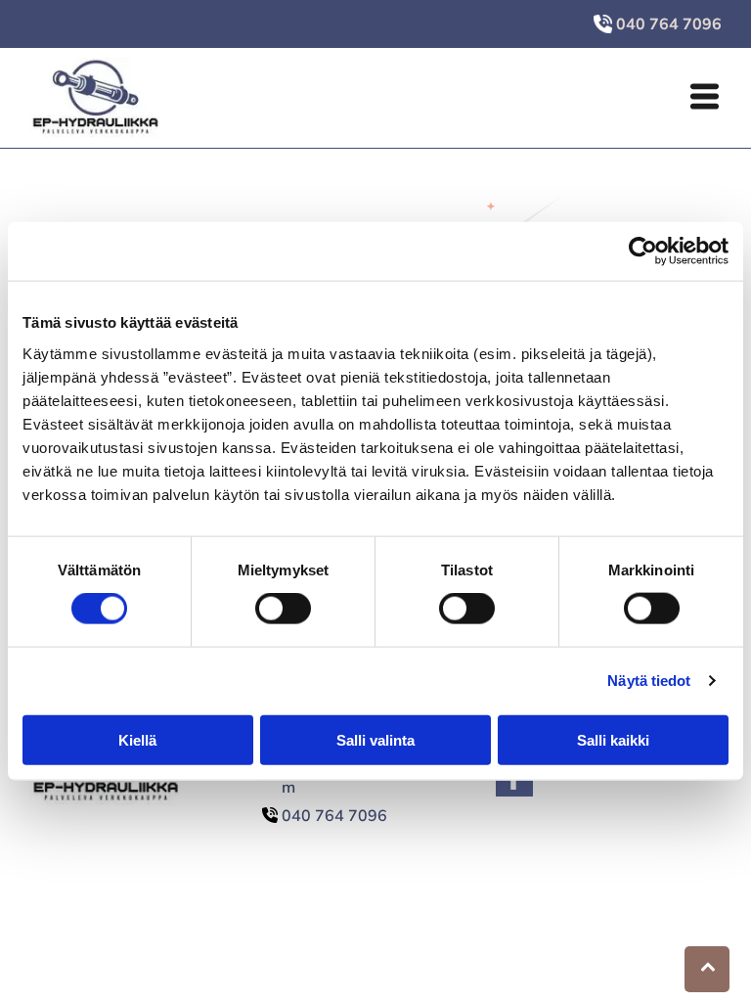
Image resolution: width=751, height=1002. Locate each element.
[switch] (283, 608)
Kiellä (137, 739)
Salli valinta (375, 739)
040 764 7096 (334, 815)
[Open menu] (704, 97)
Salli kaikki (613, 739)
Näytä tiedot (648, 680)
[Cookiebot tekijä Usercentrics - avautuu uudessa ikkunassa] (643, 251)
